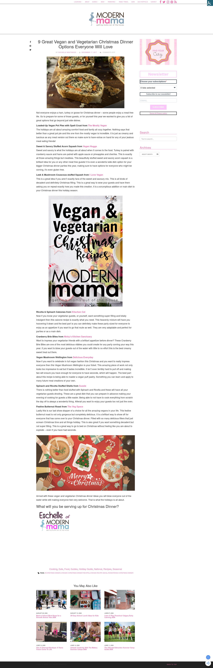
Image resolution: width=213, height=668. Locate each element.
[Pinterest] (171, 2)
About (87, 2)
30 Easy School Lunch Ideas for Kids (84, 615)
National (98, 569)
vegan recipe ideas (99, 573)
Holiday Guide (86, 569)
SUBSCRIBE (158, 107)
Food (66, 569)
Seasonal (117, 569)
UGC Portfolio (143, 2)
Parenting (111, 2)
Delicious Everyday (83, 357)
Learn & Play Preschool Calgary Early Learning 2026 (118, 616)
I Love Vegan (96, 174)
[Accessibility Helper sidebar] (210, 3)
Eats (61, 569)
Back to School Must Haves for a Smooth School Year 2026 (48, 616)
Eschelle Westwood (67, 52)
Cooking (53, 569)
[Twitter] (164, 2)
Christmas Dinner (53, 573)
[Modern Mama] (106, 17)
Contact (154, 2)
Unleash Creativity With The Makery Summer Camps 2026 (83, 648)
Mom (102, 2)
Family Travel (123, 2)
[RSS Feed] (175, 2)
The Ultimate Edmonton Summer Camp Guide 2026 (119, 648)
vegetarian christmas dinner (121, 573)
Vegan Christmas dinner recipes (76, 573)
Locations (77, 2)
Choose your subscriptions (153, 81)
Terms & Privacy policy (158, 113)
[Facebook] (160, 2)
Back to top (172, 664)
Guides (94, 2)
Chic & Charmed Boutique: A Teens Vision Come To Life (49, 648)
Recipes (107, 569)
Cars (133, 2)
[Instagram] (168, 2)
